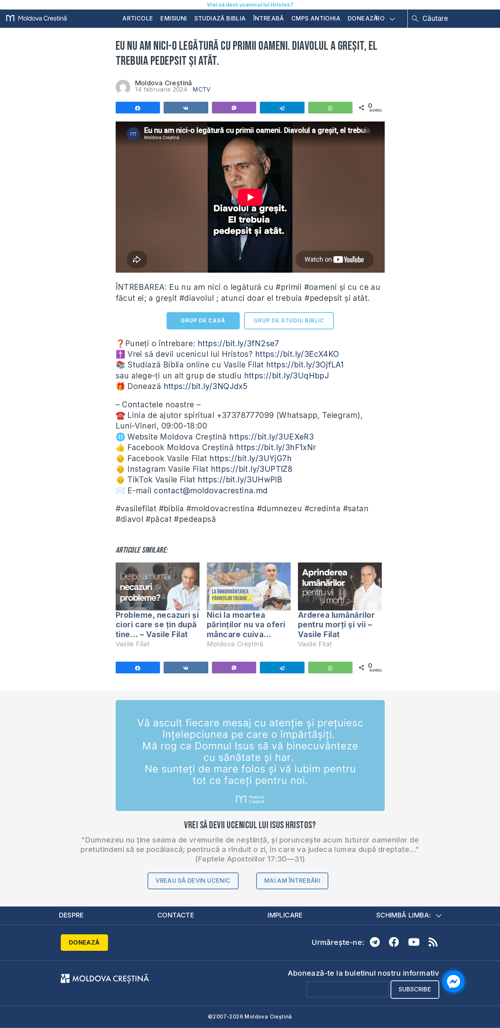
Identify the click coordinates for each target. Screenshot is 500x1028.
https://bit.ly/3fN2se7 (238, 343)
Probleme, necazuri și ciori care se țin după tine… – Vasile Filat (157, 624)
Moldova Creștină (163, 83)
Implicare (285, 915)
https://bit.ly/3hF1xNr (276, 447)
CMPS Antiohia (315, 18)
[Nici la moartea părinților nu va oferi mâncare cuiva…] (249, 586)
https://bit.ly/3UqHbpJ (286, 375)
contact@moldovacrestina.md (211, 490)
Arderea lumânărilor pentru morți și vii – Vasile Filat (336, 624)
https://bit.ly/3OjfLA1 (305, 364)
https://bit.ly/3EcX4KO (297, 354)
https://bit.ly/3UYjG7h (250, 458)
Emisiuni (173, 18)
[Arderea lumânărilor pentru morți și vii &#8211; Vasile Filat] (340, 586)
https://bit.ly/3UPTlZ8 (252, 469)
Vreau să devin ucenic (193, 880)
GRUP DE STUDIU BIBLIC (289, 320)
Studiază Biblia (220, 18)
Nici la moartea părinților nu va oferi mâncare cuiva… (246, 624)
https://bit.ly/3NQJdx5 (206, 386)
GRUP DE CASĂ (203, 320)
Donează (363, 18)
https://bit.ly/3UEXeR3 (271, 436)
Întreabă (268, 18)
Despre (71, 915)
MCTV (202, 89)
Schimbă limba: (403, 915)
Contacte (175, 915)
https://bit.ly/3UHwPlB (240, 479)
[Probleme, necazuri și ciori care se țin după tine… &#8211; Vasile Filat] (157, 586)
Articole (137, 18)
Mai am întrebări (292, 880)
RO (380, 18)
